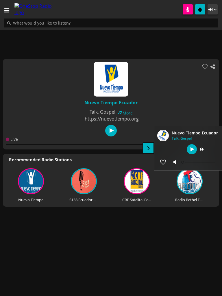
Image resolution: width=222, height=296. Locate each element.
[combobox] (59, 22)
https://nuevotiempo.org (112, 119)
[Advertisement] (111, 42)
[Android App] (200, 9)
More (128, 113)
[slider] (198, 162)
